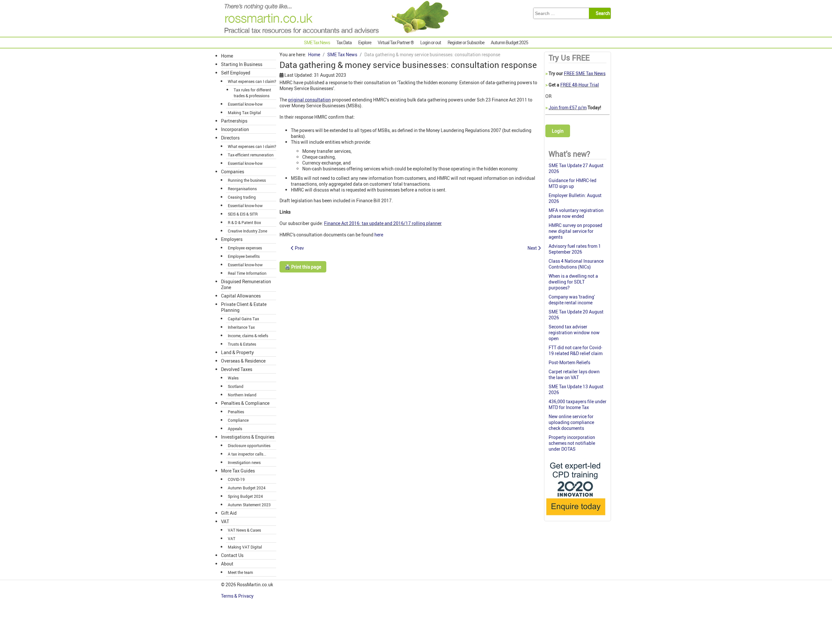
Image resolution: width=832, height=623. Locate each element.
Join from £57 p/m (568, 107)
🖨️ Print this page (303, 267)
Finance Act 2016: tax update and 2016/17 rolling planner (383, 223)
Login (558, 131)
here (378, 235)
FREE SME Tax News (584, 73)
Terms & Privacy (237, 596)
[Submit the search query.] (602, 13)
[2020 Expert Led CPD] (575, 517)
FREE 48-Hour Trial (579, 85)
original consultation (309, 100)
